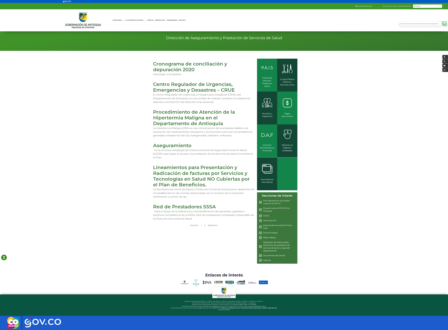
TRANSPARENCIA (171, 20)
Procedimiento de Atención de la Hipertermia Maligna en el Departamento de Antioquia (194, 117)
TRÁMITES (150, 20)
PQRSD (264, 308)
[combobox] (427, 6)
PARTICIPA (181, 20)
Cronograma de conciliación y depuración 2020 (190, 66)
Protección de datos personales (251, 308)
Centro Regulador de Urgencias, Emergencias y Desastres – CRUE (194, 87)
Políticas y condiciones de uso (230, 308)
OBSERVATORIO (160, 20)
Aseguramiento (172, 145)
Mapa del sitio (272, 308)
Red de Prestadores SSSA (184, 207)
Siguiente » (213, 225)
